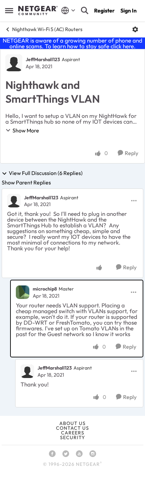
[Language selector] (68, 10)
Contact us (72, 428)
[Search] (85, 10)
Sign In (128, 10)
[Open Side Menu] (9, 10)
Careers (72, 433)
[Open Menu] (135, 29)
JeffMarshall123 (43, 59)
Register (104, 10)
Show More (25, 130)
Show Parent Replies (26, 182)
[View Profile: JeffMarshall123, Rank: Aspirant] (13, 62)
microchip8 (45, 288)
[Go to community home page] (38, 10)
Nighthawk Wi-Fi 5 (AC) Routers (47, 29)
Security (72, 437)
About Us (72, 423)
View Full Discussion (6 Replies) (46, 173)
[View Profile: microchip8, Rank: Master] (22, 292)
